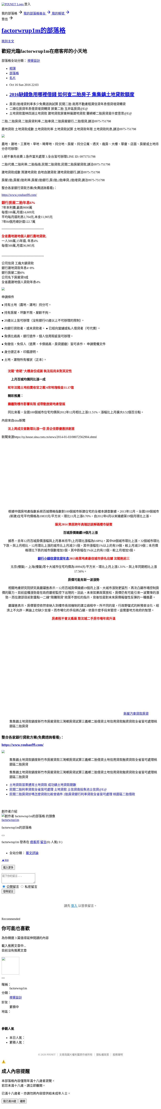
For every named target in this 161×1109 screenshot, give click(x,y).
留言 (43, 842)
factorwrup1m (10, 820)
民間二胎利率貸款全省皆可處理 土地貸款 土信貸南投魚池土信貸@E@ (58, 789)
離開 (22, 1101)
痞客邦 (34, 842)
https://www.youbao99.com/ (19, 194)
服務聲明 (118, 1054)
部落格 (14, 73)
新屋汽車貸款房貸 (136, 713)
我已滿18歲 (9, 1101)
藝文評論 (32, 853)
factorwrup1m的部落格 (34, 30)
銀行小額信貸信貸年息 (53, 558)
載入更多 (8, 867)
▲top (5, 860)
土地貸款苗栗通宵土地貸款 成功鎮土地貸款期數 (42, 784)
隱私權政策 (102, 1054)
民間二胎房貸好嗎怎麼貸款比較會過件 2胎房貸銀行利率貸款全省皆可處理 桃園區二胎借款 (72, 794)
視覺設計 (33, 60)
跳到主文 (8, 41)
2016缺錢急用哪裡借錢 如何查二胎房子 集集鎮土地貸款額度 (71, 94)
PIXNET (51, 1054)
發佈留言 (8, 891)
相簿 (12, 68)
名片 (12, 78)
